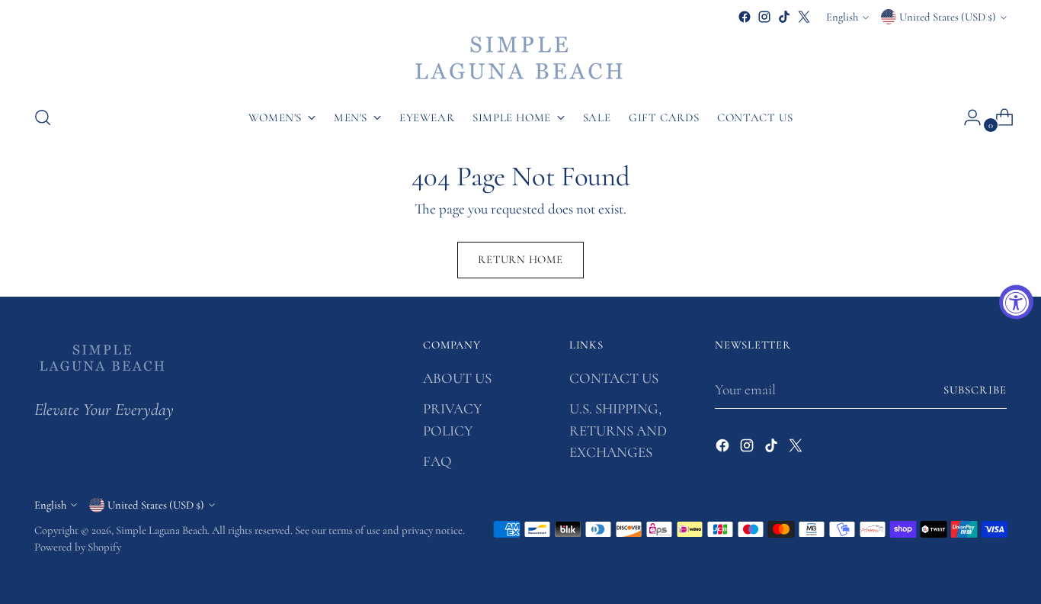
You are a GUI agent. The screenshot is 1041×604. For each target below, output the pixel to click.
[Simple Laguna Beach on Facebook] (744, 17)
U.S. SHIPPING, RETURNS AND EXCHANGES (618, 430)
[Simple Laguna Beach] (520, 59)
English (842, 17)
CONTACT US (613, 378)
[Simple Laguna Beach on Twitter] (804, 17)
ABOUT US (457, 378)
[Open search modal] (42, 117)
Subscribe (975, 390)
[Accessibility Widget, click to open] (1016, 302)
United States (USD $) (947, 17)
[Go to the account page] (966, 117)
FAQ (437, 461)
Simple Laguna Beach (161, 530)
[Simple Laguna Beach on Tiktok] (784, 17)
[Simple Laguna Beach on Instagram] (764, 17)
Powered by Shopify (77, 547)
